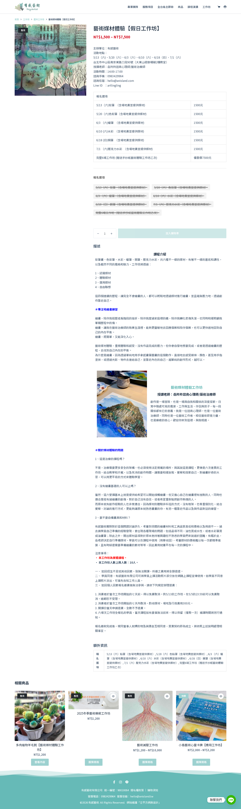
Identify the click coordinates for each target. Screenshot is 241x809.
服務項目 (148, 7)
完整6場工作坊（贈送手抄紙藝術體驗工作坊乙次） (127, 213)
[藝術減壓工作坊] (147, 716)
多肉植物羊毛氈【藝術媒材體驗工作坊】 (40, 747)
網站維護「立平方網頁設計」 (144, 802)
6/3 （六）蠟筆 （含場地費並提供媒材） (121, 196)
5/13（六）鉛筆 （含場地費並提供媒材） (121, 187)
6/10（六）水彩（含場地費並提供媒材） (178, 196)
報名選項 (99, 177)
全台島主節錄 (165, 7)
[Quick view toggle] (59, 696)
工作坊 (206, 7)
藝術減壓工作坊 (147, 745)
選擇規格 (93, 762)
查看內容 (40, 762)
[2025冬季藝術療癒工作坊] (93, 700)
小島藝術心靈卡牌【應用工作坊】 (201, 745)
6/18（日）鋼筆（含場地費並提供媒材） (121, 204)
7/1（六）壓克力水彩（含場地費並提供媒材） (182, 204)
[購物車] (218, 6)
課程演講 (193, 7)
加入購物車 (172, 233)
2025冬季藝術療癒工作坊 (93, 713)
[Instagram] (120, 782)
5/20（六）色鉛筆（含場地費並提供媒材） (181, 187)
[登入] (225, 6)
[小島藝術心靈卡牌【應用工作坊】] (201, 716)
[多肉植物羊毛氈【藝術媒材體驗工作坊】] (40, 716)
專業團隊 (133, 7)
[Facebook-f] (114, 782)
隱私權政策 (137, 790)
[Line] (231, 800)
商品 (180, 7)
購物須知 (152, 790)
